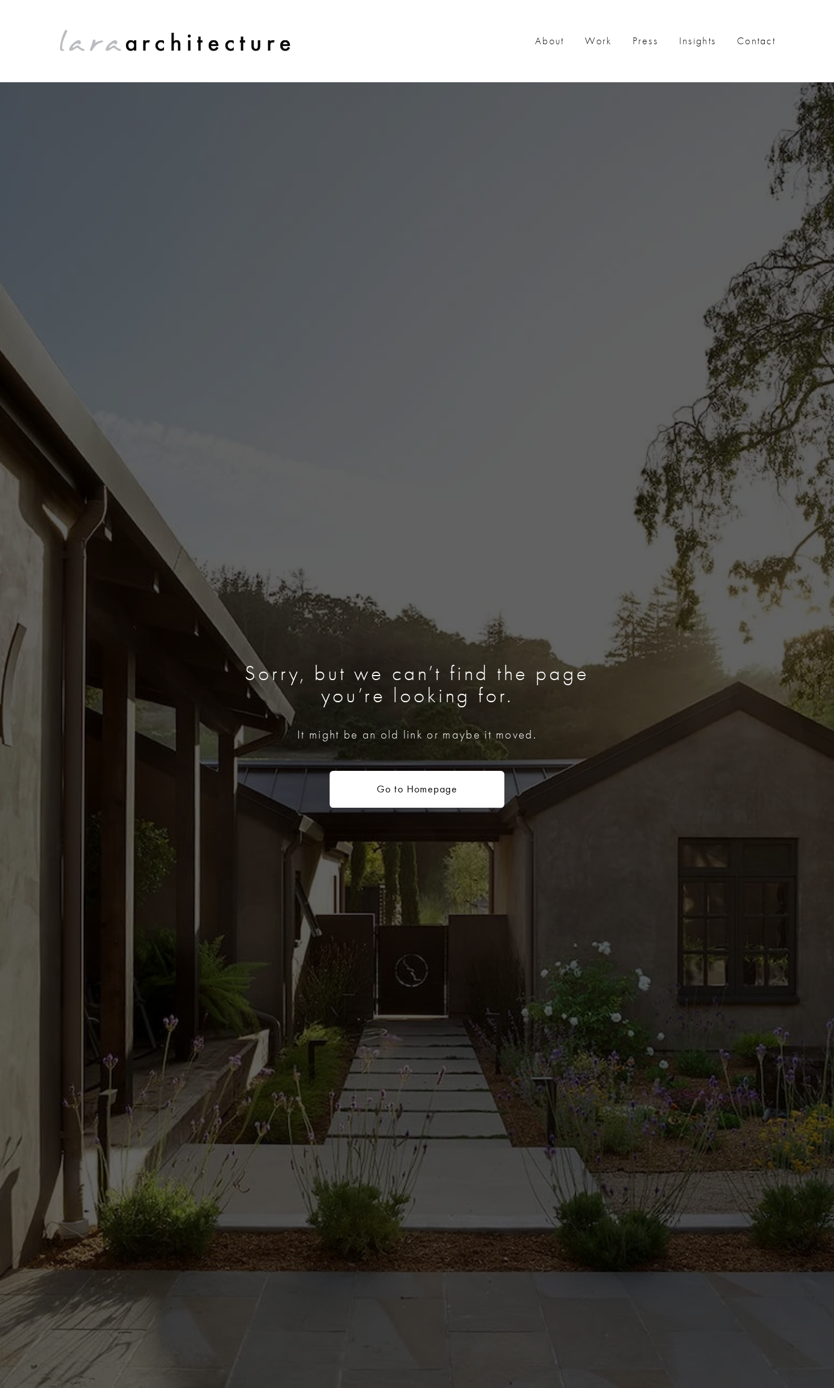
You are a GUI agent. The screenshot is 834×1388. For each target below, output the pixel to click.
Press (645, 41)
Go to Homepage (417, 789)
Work (598, 41)
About (550, 41)
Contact (756, 41)
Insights (697, 41)
